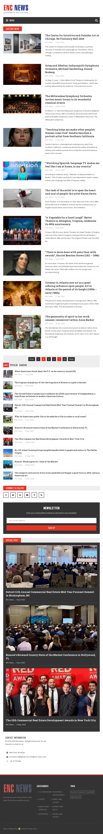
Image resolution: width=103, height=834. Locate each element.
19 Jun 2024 (59, 42)
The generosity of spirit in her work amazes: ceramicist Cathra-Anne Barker (69, 318)
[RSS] (41, 495)
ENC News (49, 42)
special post (75, 797)
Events (42, 799)
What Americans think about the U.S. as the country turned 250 (45, 371)
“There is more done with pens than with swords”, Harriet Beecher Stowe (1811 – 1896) (72, 253)
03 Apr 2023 (60, 323)
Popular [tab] (14, 365)
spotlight (90, 792)
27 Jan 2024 (59, 140)
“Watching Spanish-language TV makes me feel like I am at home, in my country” (72, 164)
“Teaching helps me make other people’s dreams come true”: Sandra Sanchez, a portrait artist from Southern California (70, 133)
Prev (32, 359)
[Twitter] (13, 495)
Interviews (43, 814)
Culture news (45, 792)
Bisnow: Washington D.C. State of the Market (36, 461)
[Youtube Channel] (27, 495)
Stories (73, 792)
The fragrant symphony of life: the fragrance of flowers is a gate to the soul (50, 382)
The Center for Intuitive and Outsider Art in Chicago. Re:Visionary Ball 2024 (72, 37)
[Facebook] (6, 495)
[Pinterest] (34, 495)
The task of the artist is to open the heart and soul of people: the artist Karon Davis (70, 192)
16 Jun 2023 (59, 259)
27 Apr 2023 (60, 296)
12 (64, 359)
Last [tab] (6, 365)
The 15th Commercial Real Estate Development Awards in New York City (49, 439)
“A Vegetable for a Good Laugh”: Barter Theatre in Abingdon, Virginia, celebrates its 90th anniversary (70, 221)
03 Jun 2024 (59, 76)
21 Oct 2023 (60, 197)
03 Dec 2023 (60, 170)
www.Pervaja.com (29, 828)
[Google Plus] (20, 495)
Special (81, 792)
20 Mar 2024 (60, 106)
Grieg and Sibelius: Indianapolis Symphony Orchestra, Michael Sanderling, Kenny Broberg (72, 69)
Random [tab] (23, 365)
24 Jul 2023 (59, 228)
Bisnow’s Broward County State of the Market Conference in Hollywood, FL (51, 427)
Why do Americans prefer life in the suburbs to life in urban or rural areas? (50, 416)
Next (71, 359)
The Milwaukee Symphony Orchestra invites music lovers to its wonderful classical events (68, 99)
